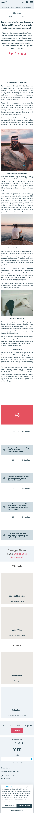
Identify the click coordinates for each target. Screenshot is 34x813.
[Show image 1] (17, 395)
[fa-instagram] (15, 743)
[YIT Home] (4, 2)
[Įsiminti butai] (27, 2)
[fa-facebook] (9, 53)
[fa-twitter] (18, 53)
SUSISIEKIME (17, 730)
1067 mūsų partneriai (13, 787)
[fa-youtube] (19, 743)
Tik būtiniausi (9, 805)
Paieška (17, 755)
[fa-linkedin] (12, 53)
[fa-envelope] (22, 53)
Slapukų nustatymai (17, 810)
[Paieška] (31, 759)
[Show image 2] (17, 415)
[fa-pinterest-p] (15, 53)
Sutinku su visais (24, 805)
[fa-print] (25, 53)
